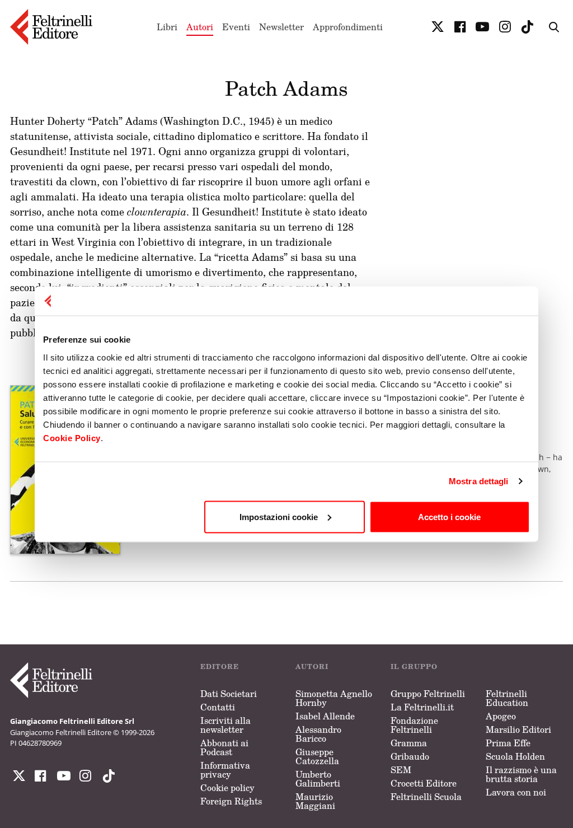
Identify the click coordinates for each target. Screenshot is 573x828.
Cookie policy (227, 787)
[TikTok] (527, 27)
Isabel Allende (325, 716)
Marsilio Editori (518, 729)
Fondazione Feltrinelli (414, 725)
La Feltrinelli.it (422, 707)
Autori (199, 27)
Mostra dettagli (479, 481)
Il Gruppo (414, 666)
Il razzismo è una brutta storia (521, 774)
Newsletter (281, 27)
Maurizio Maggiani (315, 801)
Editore (219, 666)
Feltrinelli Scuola (426, 796)
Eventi (236, 27)
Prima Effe (508, 743)
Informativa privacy (225, 770)
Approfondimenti (348, 27)
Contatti (217, 707)
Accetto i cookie (449, 516)
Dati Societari (228, 693)
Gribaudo (410, 756)
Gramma (409, 743)
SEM (401, 769)
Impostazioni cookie (278, 516)
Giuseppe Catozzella (317, 756)
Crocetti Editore (424, 783)
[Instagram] (106, 776)
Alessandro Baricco (318, 734)
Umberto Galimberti (317, 779)
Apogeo (501, 716)
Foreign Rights (231, 801)
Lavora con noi (516, 792)
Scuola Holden (515, 756)
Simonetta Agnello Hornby (333, 698)
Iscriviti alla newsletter (225, 725)
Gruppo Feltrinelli (428, 693)
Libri (167, 27)
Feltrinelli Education (507, 698)
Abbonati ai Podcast (224, 747)
